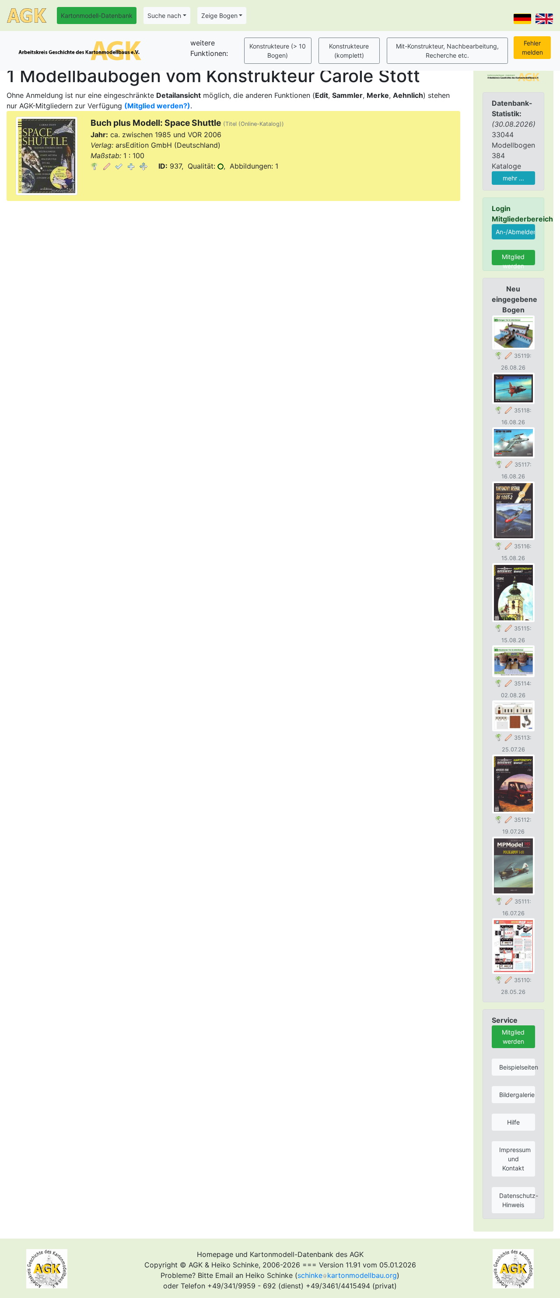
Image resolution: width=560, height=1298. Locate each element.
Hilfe (513, 1122)
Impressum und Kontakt (515, 1159)
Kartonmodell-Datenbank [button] (97, 15)
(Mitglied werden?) (157, 105)
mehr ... (513, 178)
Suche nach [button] (164, 15)
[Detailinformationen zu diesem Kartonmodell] (94, 166)
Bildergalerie (517, 1094)
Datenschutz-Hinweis (517, 1200)
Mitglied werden (513, 259)
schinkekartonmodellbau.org (347, 1275)
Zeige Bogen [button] (219, 15)
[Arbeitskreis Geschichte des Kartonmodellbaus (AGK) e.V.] (513, 76)
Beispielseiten (517, 1067)
